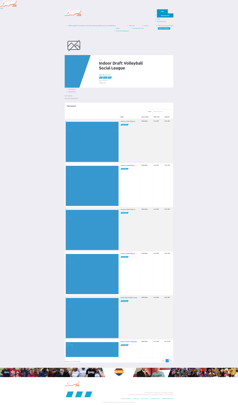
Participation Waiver (155, 398)
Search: (149, 111)
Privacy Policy (136, 398)
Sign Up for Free (165, 15)
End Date (167, 117)
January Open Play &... (128, 121)
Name (122, 117)
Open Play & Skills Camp (128, 297)
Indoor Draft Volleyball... (129, 341)
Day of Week (145, 117)
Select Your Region (164, 28)
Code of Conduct (145, 398)
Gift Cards (132, 25)
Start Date (156, 117)
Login (162, 11)
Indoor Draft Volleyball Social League (121, 65)
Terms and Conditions (126, 398)
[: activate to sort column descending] (92, 117)
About (114, 25)
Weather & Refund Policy (167, 398)
